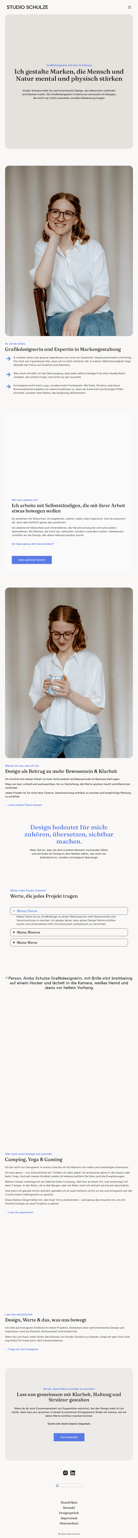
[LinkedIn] (72, 1473)
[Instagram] (65, 1473)
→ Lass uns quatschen (19, 1212)
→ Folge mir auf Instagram (21, 1349)
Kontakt (69, 1508)
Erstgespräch (69, 1513)
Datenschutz (69, 1523)
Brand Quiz (69, 1502)
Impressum (69, 1518)
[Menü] (129, 7)
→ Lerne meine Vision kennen (23, 805)
